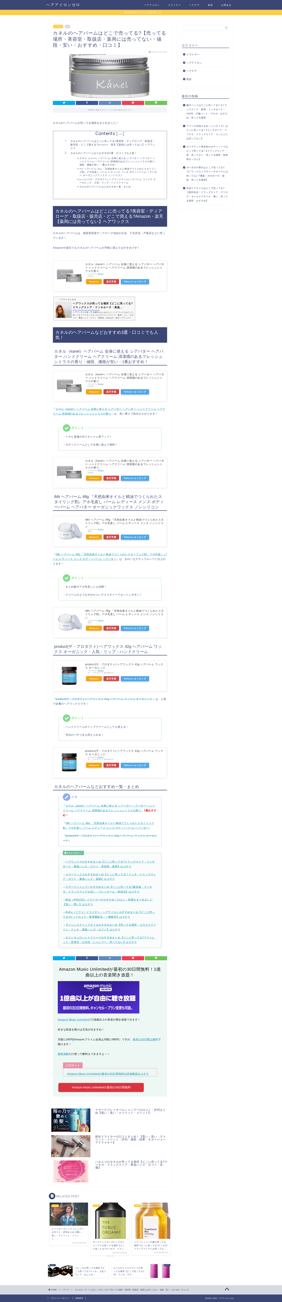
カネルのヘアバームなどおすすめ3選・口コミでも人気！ (103, 153)
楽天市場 (111, 281)
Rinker (101, 274)
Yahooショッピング (135, 281)
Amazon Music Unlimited (74, 1019)
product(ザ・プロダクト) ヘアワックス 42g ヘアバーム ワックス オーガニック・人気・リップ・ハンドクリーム (117, 181)
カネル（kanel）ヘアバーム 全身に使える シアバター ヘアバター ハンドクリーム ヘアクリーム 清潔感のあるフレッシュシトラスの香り (124, 267)
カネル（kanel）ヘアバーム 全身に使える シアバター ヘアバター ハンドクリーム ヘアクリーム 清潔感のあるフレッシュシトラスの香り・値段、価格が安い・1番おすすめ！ (118, 161)
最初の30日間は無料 (145, 1039)
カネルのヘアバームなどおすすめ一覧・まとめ (105, 186)
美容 (210, 5)
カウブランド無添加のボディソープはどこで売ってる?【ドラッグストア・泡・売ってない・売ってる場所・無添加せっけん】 (207, 152)
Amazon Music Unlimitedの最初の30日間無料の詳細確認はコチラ (108, 1073)
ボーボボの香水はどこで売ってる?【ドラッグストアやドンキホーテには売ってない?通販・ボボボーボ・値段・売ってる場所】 (207, 173)
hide (120, 134)
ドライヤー (174, 5)
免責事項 (79, 1298)
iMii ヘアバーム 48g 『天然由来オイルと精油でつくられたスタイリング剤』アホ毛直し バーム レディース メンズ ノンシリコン (124, 523)
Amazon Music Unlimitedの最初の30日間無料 (101, 1087)
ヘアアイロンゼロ (63, 4)
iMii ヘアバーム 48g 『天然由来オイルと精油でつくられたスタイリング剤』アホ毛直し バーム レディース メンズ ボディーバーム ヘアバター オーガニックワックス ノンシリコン (118, 172)
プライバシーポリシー (60, 1298)
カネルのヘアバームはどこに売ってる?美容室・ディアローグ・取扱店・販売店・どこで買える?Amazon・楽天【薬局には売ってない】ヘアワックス (112, 144)
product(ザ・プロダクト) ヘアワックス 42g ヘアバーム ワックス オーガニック (104, 699)
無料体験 (63, 1054)
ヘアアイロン (152, 5)
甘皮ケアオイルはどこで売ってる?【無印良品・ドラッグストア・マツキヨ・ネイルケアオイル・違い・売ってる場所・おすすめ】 (207, 194)
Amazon (94, 281)
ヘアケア (194, 5)
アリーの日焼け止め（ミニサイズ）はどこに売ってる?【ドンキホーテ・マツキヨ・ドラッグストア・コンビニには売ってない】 (207, 132)
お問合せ (226, 5)
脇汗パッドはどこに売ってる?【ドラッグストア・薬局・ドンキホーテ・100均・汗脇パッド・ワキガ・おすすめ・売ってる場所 (206, 111)
